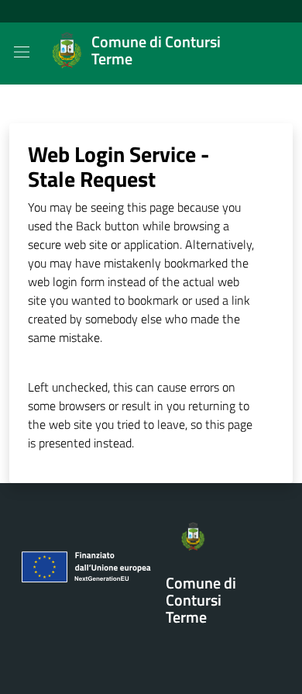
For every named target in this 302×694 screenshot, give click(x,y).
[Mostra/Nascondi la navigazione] (21, 52)
